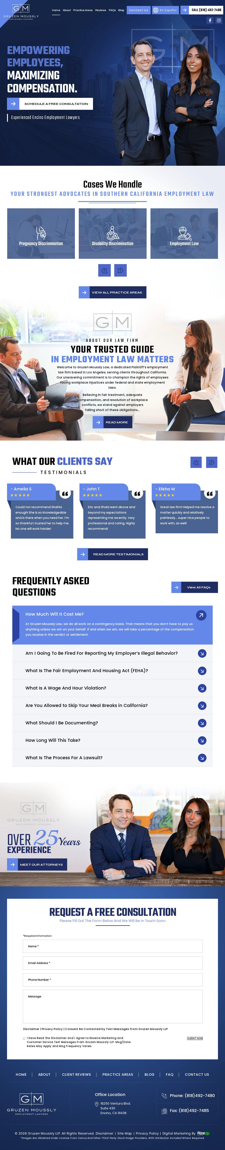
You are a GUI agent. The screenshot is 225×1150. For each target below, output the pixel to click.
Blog (121, 10)
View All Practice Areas (117, 292)
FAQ (169, 1074)
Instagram (219, 20)
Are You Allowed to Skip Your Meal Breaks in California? (86, 705)
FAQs (112, 10)
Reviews (100, 10)
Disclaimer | (32, 1029)
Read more (117, 422)
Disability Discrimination (112, 233)
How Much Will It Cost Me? (54, 614)
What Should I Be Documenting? (61, 723)
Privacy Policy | (53, 1029)
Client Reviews (76, 1074)
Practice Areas (83, 10)
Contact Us (138, 10)
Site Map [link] (124, 1133)
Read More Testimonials (118, 554)
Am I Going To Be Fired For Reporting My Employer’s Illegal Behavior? (101, 653)
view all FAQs (198, 587)
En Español (168, 10)
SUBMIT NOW (194, 1038)
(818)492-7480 (200, 1095)
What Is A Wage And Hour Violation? (65, 688)
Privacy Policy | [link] (148, 1133)
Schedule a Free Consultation (56, 104)
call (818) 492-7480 (206, 10)
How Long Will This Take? (52, 740)
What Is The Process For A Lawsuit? (63, 758)
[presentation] (104, 270)
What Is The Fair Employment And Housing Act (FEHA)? (86, 671)
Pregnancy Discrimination (41, 233)
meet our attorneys (41, 865)
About (67, 10)
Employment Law (184, 233)
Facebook (210, 20)
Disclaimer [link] (104, 1133)
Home (56, 10)
